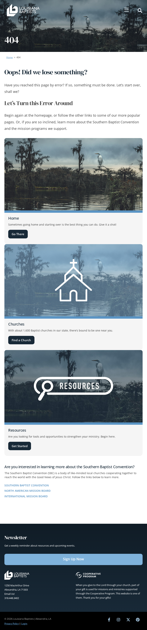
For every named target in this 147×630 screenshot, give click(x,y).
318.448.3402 (11, 598)
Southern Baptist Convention (26, 485)
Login (24, 623)
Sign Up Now (73, 559)
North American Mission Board (27, 491)
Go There (18, 234)
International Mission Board (26, 496)
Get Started (20, 446)
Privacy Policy (11, 623)
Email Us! (9, 594)
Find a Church (21, 340)
